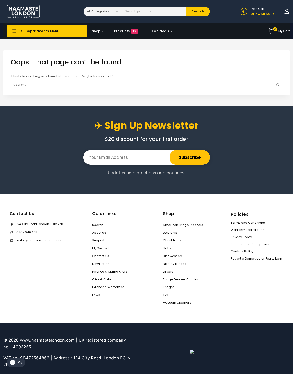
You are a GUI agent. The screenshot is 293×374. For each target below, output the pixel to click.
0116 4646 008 (27, 232)
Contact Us (100, 256)
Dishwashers (173, 256)
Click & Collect (103, 279)
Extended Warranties (108, 287)
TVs (165, 295)
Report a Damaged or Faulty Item (256, 258)
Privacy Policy (241, 237)
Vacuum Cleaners (177, 302)
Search (97, 225)
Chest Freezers (174, 240)
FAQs (96, 295)
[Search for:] (146, 84)
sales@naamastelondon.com (40, 240)
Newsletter (100, 264)
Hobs (167, 248)
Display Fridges (175, 264)
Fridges (168, 287)
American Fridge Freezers (183, 225)
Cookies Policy (242, 251)
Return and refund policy (250, 244)
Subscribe (190, 157)
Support (98, 240)
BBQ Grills (170, 233)
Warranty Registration (247, 230)
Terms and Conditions (248, 222)
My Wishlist (100, 248)
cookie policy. (264, 349)
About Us (99, 233)
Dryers (168, 271)
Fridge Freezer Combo (180, 279)
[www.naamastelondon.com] (23, 11)
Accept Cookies (232, 358)
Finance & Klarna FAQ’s (110, 271)
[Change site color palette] (16, 362)
